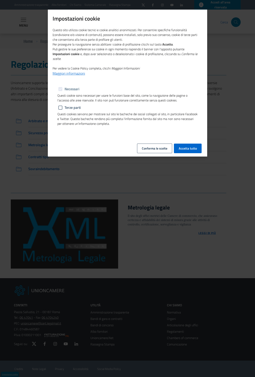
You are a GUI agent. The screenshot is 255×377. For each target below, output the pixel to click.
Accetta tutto (188, 148)
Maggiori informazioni (69, 73)
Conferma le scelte (154, 148)
